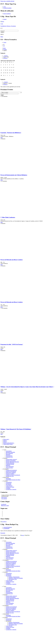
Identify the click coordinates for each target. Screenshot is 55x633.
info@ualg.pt (4, 497)
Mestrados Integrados (10, 452)
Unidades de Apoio (10, 487)
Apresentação (9, 482)
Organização (8, 483)
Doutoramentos (9, 455)
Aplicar (2, 32)
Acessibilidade (6, 528)
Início (4, 48)
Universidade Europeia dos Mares (13, 479)
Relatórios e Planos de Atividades (16, 578)
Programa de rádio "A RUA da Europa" (12, 344)
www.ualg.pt (4, 498)
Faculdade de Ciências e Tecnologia (8, 26)
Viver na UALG (9, 467)
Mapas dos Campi (5, 505)
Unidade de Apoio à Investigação (13, 475)
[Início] (2, 21)
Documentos (8, 484)
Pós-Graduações (9, 453)
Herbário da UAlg (10, 476)
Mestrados (8, 454)
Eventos (5, 49)
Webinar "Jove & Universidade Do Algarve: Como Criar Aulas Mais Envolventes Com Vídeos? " (27, 386)
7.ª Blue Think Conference (8, 217)
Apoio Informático (10, 466)
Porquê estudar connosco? (11, 459)
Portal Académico (7, 13)
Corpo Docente (9, 485)
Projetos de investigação (11, 471)
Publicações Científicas (11, 472)
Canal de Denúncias (7, 527)
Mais (2, 137)
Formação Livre (9, 457)
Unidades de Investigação (11, 470)
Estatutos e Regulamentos (14, 576)
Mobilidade (8, 478)
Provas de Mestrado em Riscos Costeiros (12, 259)
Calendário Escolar (10, 464)
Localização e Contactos (11, 489)
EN (4, 45)
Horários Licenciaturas (10, 460)
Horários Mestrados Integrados (12, 461)
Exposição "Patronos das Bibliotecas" (11, 132)
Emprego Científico (10, 473)
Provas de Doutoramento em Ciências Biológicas (14, 175)
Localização (3, 504)
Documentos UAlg (13, 579)
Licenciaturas (9, 451)
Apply (2, 95)
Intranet (4, 19)
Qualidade (8, 488)
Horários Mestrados (10, 463)
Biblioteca (8, 465)
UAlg (2, 23)
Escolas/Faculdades (7, 8)
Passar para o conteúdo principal (7, 1)
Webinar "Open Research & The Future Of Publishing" (16, 429)
